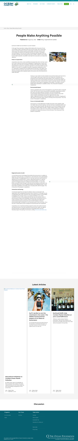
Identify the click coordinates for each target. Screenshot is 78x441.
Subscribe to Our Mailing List (38, 422)
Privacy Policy (35, 429)
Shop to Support (35, 417)
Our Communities (7, 415)
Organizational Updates (50, 39)
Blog (42, 39)
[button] (71, 4)
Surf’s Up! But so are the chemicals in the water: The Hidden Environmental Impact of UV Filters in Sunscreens (38, 316)
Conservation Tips (36, 419)
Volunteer (34, 415)
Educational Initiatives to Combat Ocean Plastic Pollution (13, 378)
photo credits (10, 439)
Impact (5, 417)
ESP (73, 0)
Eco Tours (20, 415)
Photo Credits (35, 427)
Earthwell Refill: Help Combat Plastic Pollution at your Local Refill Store (62, 314)
